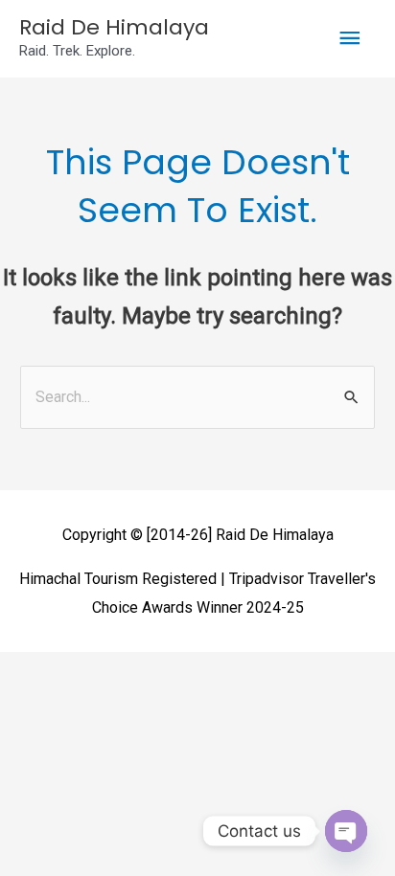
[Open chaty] (346, 831)
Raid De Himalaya (114, 27)
